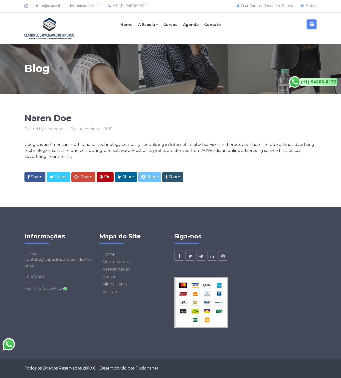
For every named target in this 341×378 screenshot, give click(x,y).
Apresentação (116, 269)
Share (36, 177)
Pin (107, 177)
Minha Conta (115, 284)
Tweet (60, 177)
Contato (212, 24)
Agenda (191, 24)
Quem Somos (116, 261)
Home (126, 24)
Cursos (170, 24)
